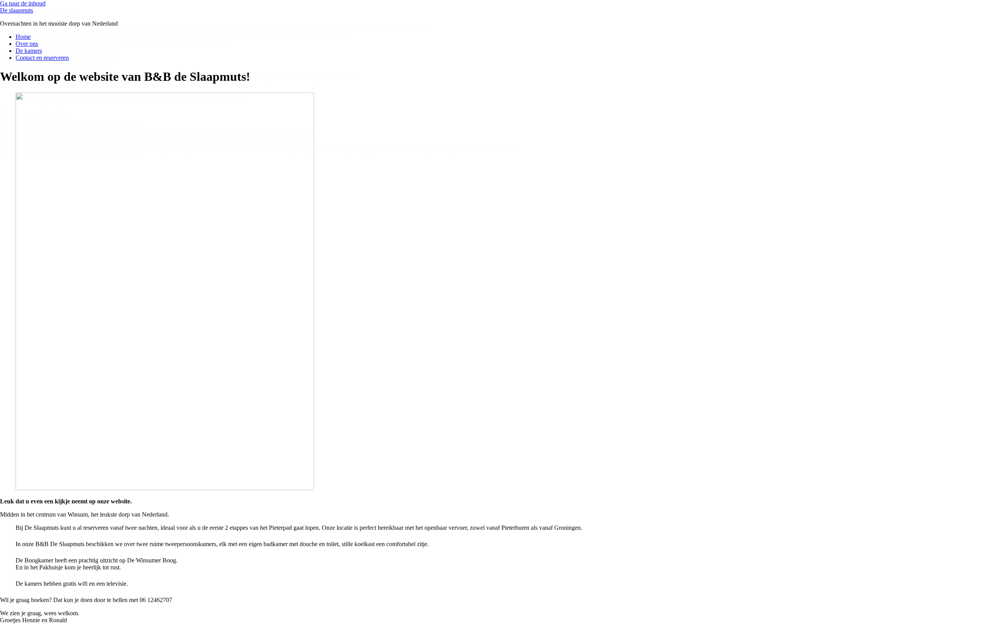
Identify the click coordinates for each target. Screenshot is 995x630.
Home (23, 36)
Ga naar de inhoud (22, 3)
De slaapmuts (16, 10)
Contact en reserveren (42, 57)
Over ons (27, 43)
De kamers (29, 50)
